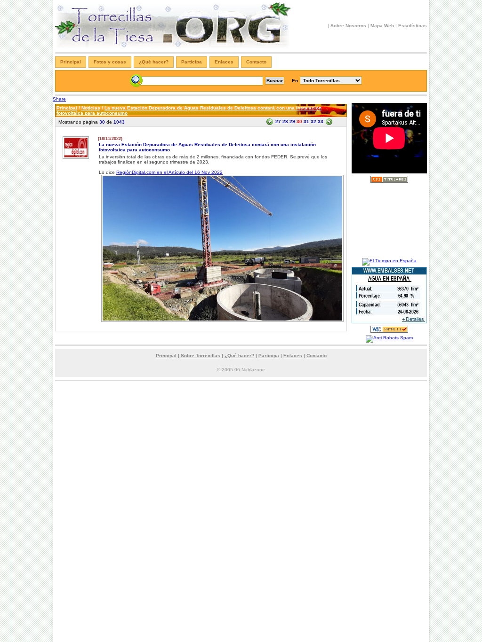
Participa (191, 61)
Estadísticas (412, 25)
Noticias (90, 107)
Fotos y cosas (110, 61)
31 (306, 121)
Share (59, 99)
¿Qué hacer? (154, 61)
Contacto (256, 61)
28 (285, 121)
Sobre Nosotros (348, 25)
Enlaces (224, 61)
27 (278, 121)
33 (320, 121)
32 (313, 121)
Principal (70, 61)
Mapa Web (382, 25)
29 (292, 121)
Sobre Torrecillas (200, 355)
